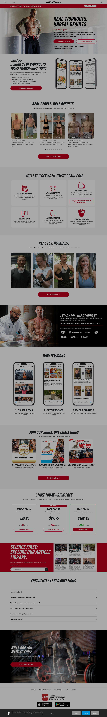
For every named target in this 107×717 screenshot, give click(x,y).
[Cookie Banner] (53, 713)
